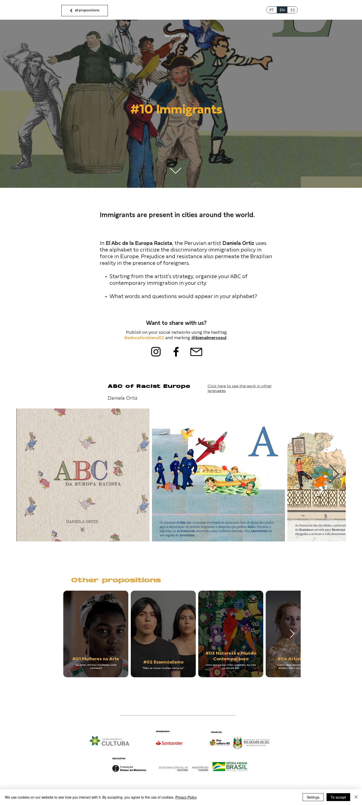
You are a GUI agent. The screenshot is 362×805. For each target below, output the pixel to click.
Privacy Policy (186, 797)
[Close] (356, 797)
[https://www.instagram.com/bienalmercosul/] (155, 351)
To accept (338, 797)
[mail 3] (196, 351)
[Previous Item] (28, 475)
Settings (313, 797)
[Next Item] (334, 475)
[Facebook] (176, 351)
